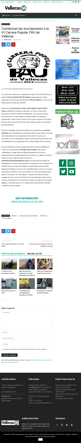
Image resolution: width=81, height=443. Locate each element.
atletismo (14, 215)
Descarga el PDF (76, 29)
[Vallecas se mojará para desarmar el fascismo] (45, 264)
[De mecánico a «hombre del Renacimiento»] (45, 283)
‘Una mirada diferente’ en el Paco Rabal (12, 245)
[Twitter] (76, 1)
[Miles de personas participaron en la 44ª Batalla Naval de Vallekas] (27, 264)
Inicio (3, 21)
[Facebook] (70, 1)
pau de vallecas (6, 218)
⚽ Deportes (6, 15)
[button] (76, 15)
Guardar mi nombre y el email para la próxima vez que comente (25, 349)
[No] (78, 437)
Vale (40, 439)
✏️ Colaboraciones (18, 15)
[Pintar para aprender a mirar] (9, 283)
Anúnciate (46, 2)
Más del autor (34, 254)
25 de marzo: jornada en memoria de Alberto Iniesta (41, 245)
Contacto (19, 2)
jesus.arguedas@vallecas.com (44, 403)
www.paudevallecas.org (27, 201)
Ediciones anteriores (57, 2)
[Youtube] (78, 1)
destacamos (43, 215)
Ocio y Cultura (11, 21)
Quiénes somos (37, 2)
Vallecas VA (7, 39)
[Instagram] (73, 1)
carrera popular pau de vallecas (28, 215)
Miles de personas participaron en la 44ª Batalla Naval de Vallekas (27, 273)
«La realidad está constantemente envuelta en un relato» (26, 293)
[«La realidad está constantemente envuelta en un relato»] (27, 283)
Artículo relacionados (13, 254)
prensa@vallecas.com (8, 392)
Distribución (27, 2)
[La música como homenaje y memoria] (9, 264)
